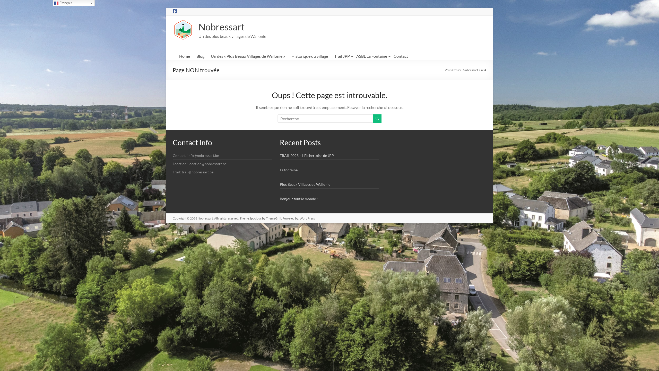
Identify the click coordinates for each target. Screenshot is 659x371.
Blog (200, 56)
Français (65, 3)
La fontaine (289, 170)
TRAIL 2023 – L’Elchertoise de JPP (307, 155)
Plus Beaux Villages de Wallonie (305, 184)
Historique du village (309, 56)
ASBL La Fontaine (371, 56)
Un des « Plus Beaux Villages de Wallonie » (248, 56)
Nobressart (221, 26)
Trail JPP (342, 56)
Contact (401, 56)
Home (184, 56)
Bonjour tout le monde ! (299, 199)
